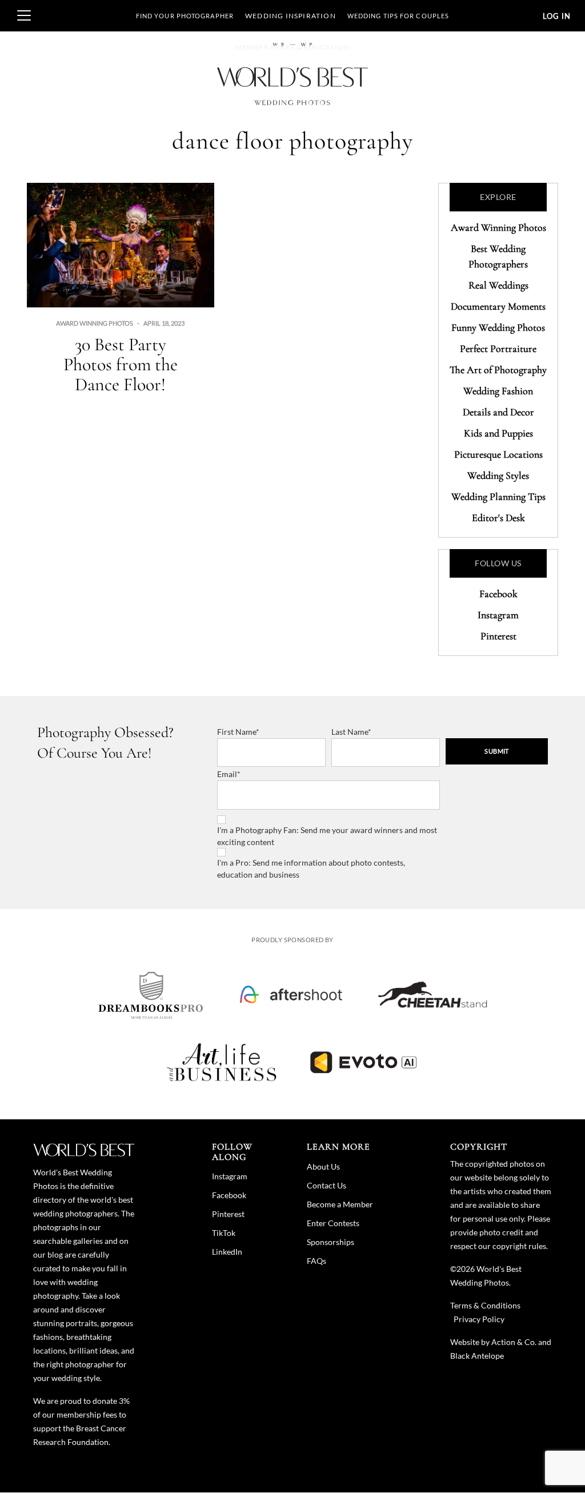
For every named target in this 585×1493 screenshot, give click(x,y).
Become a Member (340, 1204)
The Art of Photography (498, 369)
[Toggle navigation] (24, 15)
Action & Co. (513, 1342)
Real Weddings (498, 285)
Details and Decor (498, 412)
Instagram (498, 615)
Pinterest (498, 636)
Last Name (349, 732)
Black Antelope (477, 1355)
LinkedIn (227, 1251)
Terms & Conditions (485, 1305)
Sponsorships (330, 1242)
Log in (557, 16)
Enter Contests (333, 1223)
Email (227, 774)
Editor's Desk (498, 517)
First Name (236, 732)
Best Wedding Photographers (498, 256)
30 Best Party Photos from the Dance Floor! (120, 364)
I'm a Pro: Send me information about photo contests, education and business (311, 868)
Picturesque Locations (498, 454)
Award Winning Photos (94, 323)
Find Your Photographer (185, 15)
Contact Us (326, 1185)
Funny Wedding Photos (498, 327)
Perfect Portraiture (498, 348)
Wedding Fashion (498, 391)
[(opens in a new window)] (151, 994)
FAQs (316, 1261)
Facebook (498, 593)
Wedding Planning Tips (498, 496)
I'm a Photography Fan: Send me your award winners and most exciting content (327, 836)
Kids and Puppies (498, 433)
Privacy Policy (479, 1319)
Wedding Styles (498, 475)
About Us (323, 1166)
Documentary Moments (498, 306)
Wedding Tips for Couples (398, 15)
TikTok (223, 1233)
